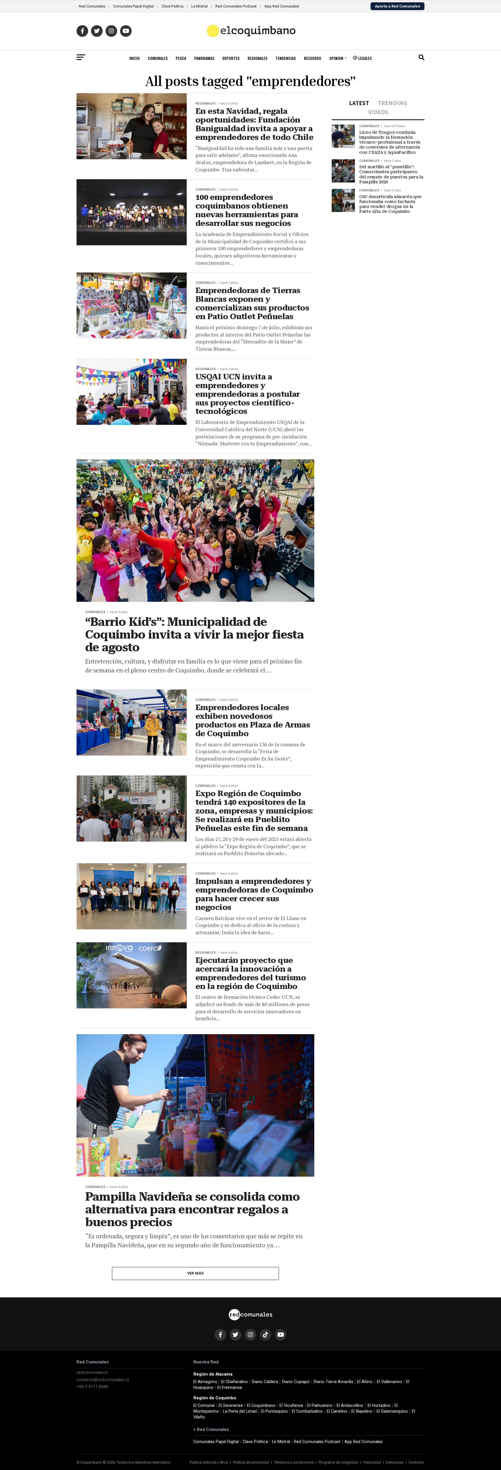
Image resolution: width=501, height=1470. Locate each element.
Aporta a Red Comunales (397, 6)
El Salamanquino (392, 1411)
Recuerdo (312, 58)
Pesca (181, 58)
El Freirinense (229, 1387)
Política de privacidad (251, 1462)
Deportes (230, 58)
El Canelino (337, 1411)
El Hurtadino (379, 1405)
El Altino (365, 1381)
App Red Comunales (281, 6)
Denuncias (395, 1462)
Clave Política (172, 6)
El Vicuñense (291, 1405)
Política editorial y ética (209, 1462)
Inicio (134, 58)
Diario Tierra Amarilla (333, 1381)
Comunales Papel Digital (133, 6)
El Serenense (231, 1405)
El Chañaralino (234, 1381)
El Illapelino (361, 1411)
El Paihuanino (320, 1405)
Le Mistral (199, 6)
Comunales (158, 58)
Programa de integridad (338, 1462)
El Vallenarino (389, 1381)
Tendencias (285, 58)
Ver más (195, 1273)
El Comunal (204, 1405)
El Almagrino (205, 1381)
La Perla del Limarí (240, 1411)
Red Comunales (92, 6)
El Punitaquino (274, 1411)
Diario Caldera (265, 1381)
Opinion (336, 58)
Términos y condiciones (294, 1462)
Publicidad (372, 1462)
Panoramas (204, 58)
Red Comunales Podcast (236, 6)
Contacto (416, 1462)
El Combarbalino (307, 1411)
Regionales (257, 58)
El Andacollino (350, 1405)
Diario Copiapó (296, 1381)
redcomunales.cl (92, 1372)
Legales (364, 58)
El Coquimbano (261, 1405)
